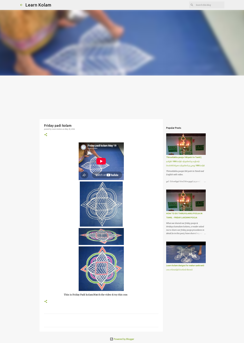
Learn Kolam (38, 4)
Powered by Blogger (123, 339)
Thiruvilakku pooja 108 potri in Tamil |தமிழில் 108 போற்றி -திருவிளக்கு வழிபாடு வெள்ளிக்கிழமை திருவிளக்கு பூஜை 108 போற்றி (185, 161)
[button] (45, 135)
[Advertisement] (122, 97)
